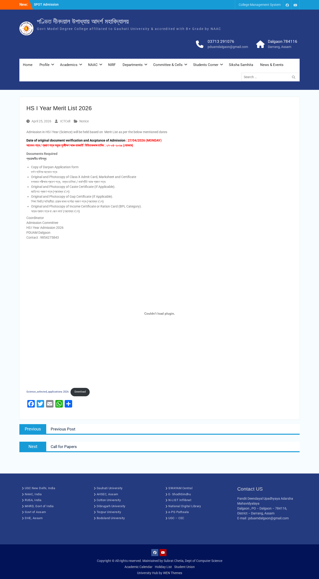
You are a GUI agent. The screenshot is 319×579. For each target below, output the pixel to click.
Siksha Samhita (241, 65)
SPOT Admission (46, 4)
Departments (133, 65)
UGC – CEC (176, 518)
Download (80, 391)
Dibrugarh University (111, 506)
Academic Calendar (138, 567)
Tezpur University (109, 512)
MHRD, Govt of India (39, 506)
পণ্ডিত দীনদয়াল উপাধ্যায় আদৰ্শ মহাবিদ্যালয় (83, 21)
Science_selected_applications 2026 (47, 391)
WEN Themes (172, 573)
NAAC (93, 65)
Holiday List (163, 567)
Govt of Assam (35, 512)
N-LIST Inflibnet (179, 500)
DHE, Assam (34, 518)
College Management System (260, 5)
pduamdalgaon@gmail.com (228, 47)
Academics (69, 65)
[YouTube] (295, 5)
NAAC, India (33, 494)
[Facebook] (287, 5)
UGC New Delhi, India (40, 488)
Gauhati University (110, 488)
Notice (84, 121)
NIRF (112, 65)
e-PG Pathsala (178, 512)
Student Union (184, 567)
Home (27, 65)
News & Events (272, 65)
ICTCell (65, 121)
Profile (44, 65)
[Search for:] (271, 77)
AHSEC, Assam (107, 494)
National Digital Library (184, 506)
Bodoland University (111, 518)
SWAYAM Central (180, 488)
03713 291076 (221, 41)
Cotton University (109, 500)
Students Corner (205, 65)
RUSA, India (33, 500)
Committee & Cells (168, 65)
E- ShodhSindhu (179, 494)
